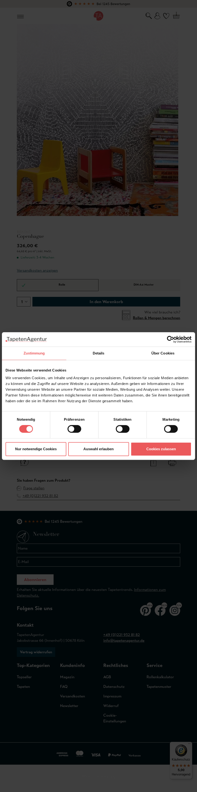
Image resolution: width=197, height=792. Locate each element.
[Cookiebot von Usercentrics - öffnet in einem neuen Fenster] (170, 339)
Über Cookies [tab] (162, 353)
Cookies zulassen (161, 449)
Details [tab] (99, 353)
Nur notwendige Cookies (36, 449)
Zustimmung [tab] (34, 353)
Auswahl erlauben (98, 449)
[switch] (74, 429)
